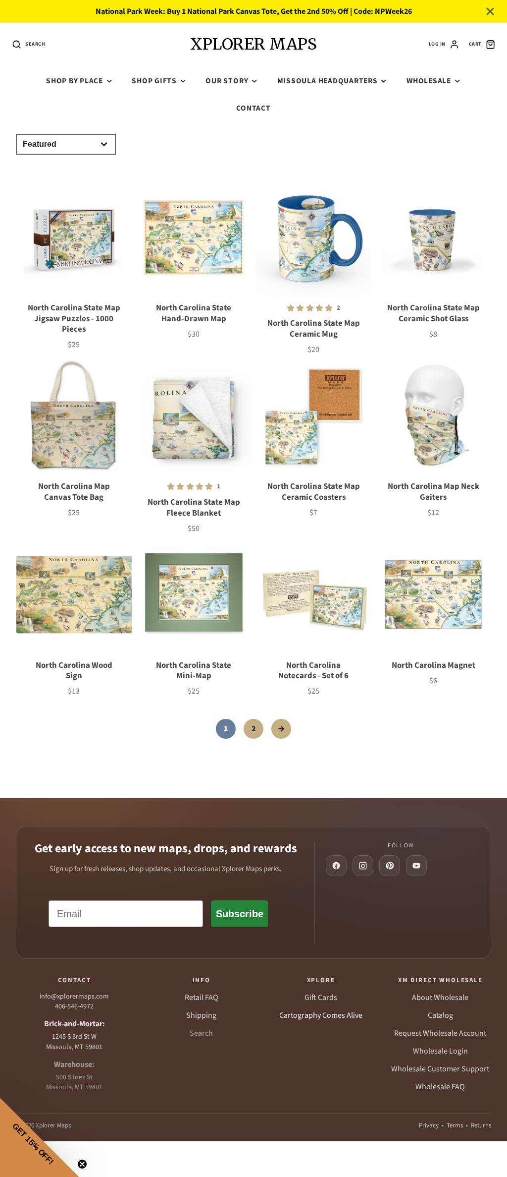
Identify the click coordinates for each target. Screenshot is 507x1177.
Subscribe (239, 913)
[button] (39, 1137)
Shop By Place (74, 80)
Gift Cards (320, 997)
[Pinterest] (389, 865)
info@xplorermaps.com (74, 996)
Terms (455, 1125)
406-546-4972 (74, 1006)
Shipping (201, 1015)
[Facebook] (336, 865)
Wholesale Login (440, 1051)
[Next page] (281, 729)
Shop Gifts (154, 80)
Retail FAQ (201, 997)
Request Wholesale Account (440, 1033)
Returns (481, 1125)
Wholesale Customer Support (440, 1068)
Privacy (429, 1125)
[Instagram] (363, 865)
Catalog (440, 1015)
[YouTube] (416, 865)
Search (201, 1033)
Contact (253, 108)
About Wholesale (440, 997)
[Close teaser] (82, 1164)
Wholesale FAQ (440, 1086)
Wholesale (428, 80)
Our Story (226, 80)
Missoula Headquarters (327, 80)
